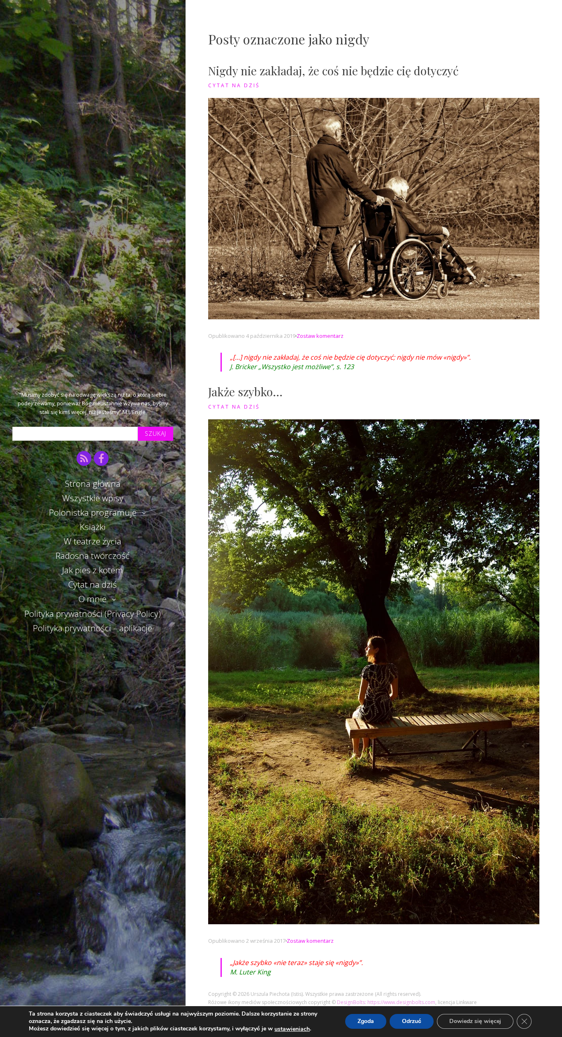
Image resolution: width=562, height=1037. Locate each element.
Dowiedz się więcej (475, 1021)
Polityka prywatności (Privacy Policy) (92, 613)
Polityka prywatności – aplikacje (92, 628)
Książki (93, 526)
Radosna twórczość (93, 555)
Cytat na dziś (92, 584)
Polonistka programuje (93, 512)
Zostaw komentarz (320, 335)
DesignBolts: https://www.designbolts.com (386, 1002)
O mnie (93, 599)
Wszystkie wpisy (92, 498)
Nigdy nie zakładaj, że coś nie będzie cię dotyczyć (333, 70)
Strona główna (93, 483)
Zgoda (366, 1021)
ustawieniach (292, 1029)
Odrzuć (411, 1021)
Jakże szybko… (245, 391)
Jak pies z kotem (92, 570)
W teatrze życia (92, 541)
